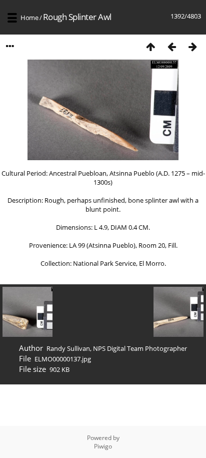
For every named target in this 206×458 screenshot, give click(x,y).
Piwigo (103, 446)
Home (29, 17)
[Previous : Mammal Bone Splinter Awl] (171, 46)
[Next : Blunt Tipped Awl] (192, 46)
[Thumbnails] (150, 46)
